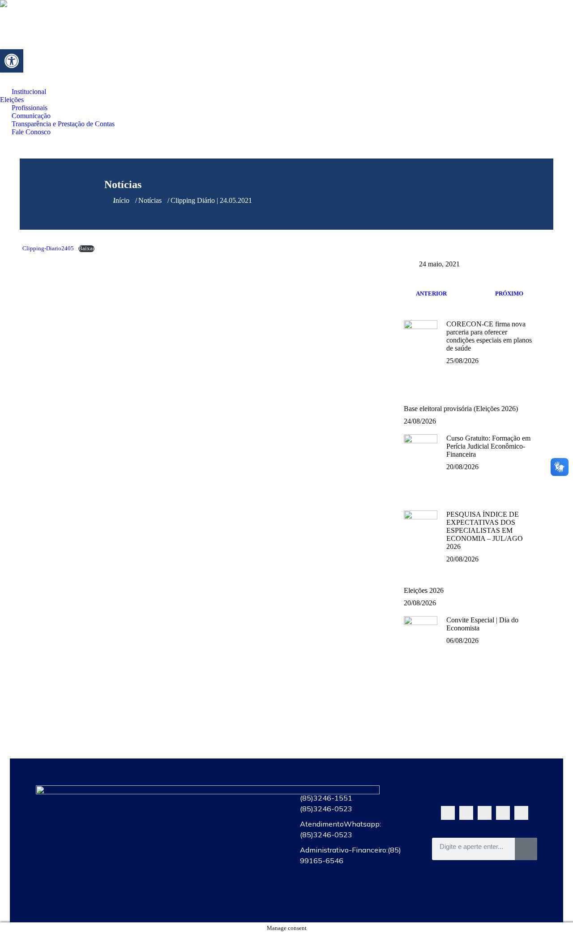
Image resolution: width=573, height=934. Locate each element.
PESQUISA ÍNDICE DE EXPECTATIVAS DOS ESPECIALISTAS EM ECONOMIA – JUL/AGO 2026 (484, 530)
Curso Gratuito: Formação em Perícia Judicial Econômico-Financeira (488, 446)
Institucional (220, 795)
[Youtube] (485, 813)
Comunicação (220, 857)
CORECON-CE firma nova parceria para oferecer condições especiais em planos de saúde (489, 336)
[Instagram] (503, 813)
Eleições (220, 816)
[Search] (526, 849)
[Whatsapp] (448, 813)
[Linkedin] (521, 813)
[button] (11, 61)
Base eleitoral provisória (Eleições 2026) (461, 408)
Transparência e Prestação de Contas (220, 878)
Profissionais (220, 837)
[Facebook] (466, 813)
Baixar (86, 248)
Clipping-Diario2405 (48, 248)
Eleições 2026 (424, 590)
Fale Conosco (220, 898)
